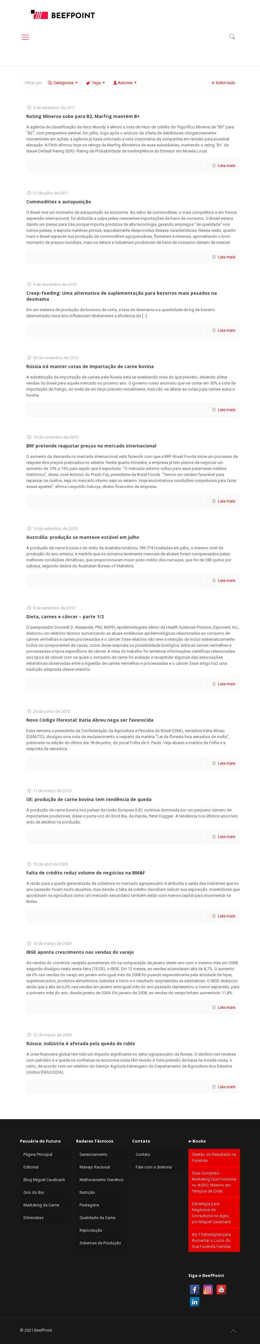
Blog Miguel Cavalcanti (44, 1179)
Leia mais (226, 165)
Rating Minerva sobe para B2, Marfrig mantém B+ (83, 116)
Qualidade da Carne (97, 1217)
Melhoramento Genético (102, 1179)
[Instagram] (208, 1290)
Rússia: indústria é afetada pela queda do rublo (80, 1043)
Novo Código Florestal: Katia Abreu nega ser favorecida (89, 720)
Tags (96, 82)
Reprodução (91, 1230)
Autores (125, 82)
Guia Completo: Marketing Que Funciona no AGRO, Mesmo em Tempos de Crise (214, 1182)
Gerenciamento (93, 1154)
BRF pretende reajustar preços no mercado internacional (91, 446)
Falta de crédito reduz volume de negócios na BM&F (85, 873)
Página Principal (37, 1154)
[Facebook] (195, 1290)
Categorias (64, 82)
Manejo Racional (95, 1167)
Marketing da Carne (41, 1205)
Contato (143, 1154)
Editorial (30, 1167)
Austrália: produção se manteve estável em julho (82, 537)
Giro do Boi (33, 1192)
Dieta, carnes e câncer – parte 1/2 (65, 616)
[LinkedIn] (195, 1302)
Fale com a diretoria (154, 1167)
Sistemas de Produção (100, 1243)
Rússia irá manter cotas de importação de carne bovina (90, 366)
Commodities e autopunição (58, 202)
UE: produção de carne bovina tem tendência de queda (89, 799)
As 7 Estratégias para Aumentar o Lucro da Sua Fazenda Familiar (211, 1240)
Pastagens (89, 1205)
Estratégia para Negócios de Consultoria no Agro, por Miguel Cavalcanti (211, 1212)
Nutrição (87, 1192)
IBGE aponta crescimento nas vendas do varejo (80, 952)
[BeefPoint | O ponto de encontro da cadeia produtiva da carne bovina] (62, 14)
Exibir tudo (225, 82)
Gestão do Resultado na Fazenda (214, 1157)
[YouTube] (221, 1290)
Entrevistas (33, 1217)
